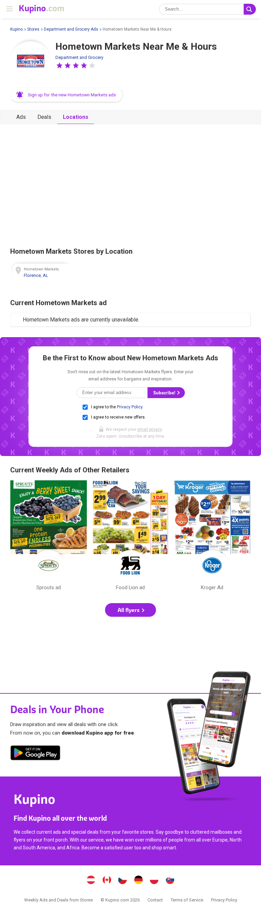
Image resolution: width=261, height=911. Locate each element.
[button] (59, 65)
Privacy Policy (129, 407)
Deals (44, 117)
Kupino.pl (154, 881)
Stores (33, 29)
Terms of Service (187, 899)
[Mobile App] (35, 754)
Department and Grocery (79, 57)
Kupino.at (91, 881)
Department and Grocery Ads (71, 29)
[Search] (250, 9)
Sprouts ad (48, 537)
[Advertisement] (130, 184)
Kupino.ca (107, 881)
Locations (75, 117)
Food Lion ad (130, 537)
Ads (21, 117)
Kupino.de (138, 881)
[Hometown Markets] (30, 61)
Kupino (16, 29)
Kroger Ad (212, 537)
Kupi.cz (123, 881)
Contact (155, 899)
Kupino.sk (170, 881)
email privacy (149, 429)
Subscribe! (164, 393)
